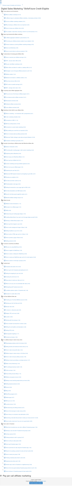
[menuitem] (1, 3)
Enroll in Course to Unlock (36, 483)
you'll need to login (42, 481)
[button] (1, 1)
